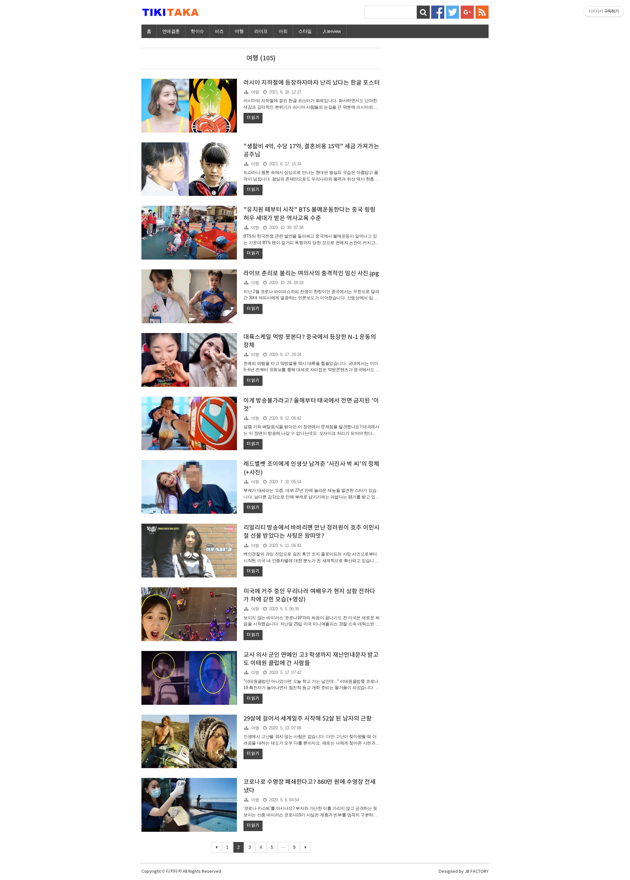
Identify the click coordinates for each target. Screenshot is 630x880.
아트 (283, 31)
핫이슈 (197, 31)
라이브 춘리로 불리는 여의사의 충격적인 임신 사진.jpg (311, 273)
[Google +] (467, 11)
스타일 (305, 31)
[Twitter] (452, 11)
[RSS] (482, 11)
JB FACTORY (477, 871)
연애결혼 (171, 31)
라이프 (261, 31)
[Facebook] (437, 11)
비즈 (219, 31)
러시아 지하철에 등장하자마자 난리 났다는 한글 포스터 (311, 82)
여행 (239, 31)
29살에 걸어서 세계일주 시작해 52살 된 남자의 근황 (307, 718)
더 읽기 (253, 117)
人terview (332, 31)
